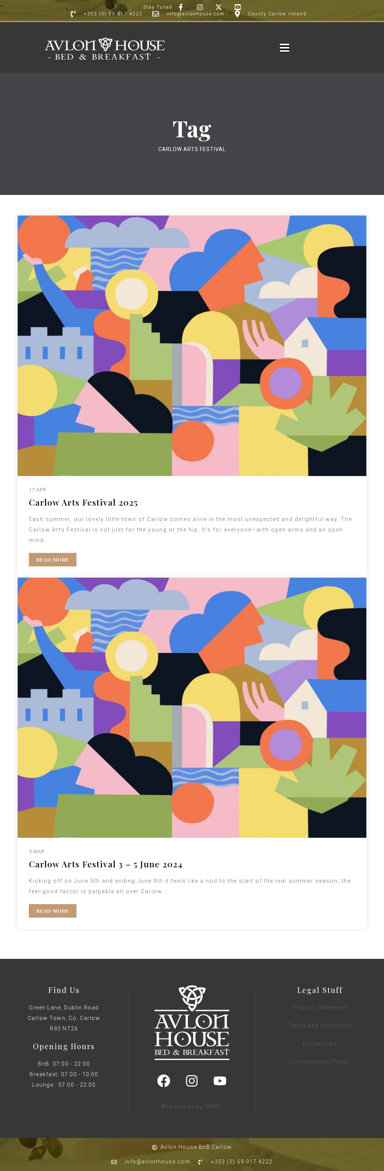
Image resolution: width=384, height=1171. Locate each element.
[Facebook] (164, 1081)
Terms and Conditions (320, 1026)
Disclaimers (320, 1044)
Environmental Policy (320, 1062)
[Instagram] (192, 1081)
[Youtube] (220, 1081)
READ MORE (52, 559)
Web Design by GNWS (192, 1107)
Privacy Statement (320, 1008)
